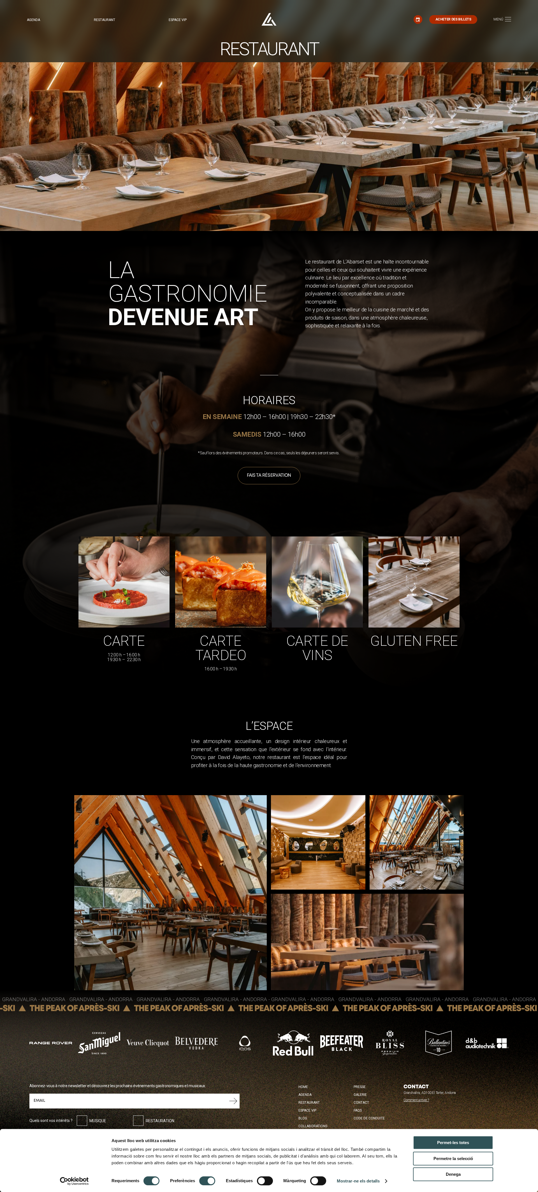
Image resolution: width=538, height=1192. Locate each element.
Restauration (160, 1121)
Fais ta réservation (269, 475)
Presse (360, 1087)
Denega (453, 1174)
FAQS (358, 1110)
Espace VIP (178, 20)
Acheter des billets (453, 19)
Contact (361, 1103)
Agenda (33, 20)
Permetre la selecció (453, 1158)
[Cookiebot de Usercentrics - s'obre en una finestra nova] (74, 1181)
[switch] (207, 1180)
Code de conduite (369, 1118)
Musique (97, 1121)
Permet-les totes (453, 1142)
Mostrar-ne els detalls (358, 1181)
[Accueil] (269, 19)
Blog (302, 1118)
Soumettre (233, 1101)
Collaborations (312, 1126)
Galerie (360, 1095)
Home (303, 1087)
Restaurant (104, 20)
